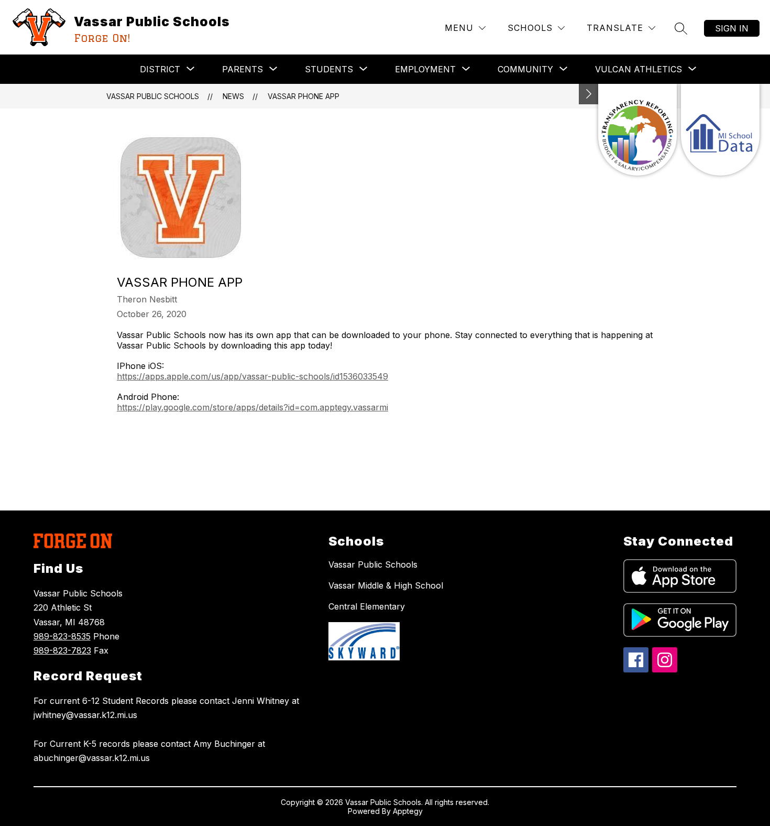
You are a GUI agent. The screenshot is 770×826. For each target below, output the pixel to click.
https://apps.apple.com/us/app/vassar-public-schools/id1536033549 (252, 376)
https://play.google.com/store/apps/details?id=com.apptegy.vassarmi (252, 407)
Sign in (732, 28)
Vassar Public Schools (152, 96)
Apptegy (408, 811)
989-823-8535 (62, 636)
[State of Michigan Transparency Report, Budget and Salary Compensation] (637, 130)
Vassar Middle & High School (385, 585)
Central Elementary (366, 606)
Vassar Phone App (303, 96)
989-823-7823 (62, 650)
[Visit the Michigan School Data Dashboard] (720, 130)
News (233, 96)
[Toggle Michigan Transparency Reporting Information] (589, 94)
